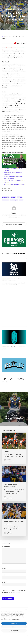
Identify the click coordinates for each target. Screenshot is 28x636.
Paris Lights (13, 486)
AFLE (5, 484)
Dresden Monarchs (9, 521)
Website (4, 582)
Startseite (4, 36)
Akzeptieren (14, 623)
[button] (26, 609)
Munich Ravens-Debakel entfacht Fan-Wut (14, 184)
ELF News (10, 7)
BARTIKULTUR (5, 347)
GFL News (18, 7)
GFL (16, 484)
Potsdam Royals (10, 9)
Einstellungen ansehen (14, 630)
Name (4, 568)
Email (4, 575)
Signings (19, 9)
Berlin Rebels (11, 484)
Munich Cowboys (8, 524)
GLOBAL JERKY (6, 279)
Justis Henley (5, 199)
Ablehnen (14, 626)
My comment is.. (6, 546)
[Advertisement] (14, 308)
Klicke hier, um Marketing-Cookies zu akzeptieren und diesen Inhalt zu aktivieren (14, 160)
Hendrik (9, 23)
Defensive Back (5, 197)
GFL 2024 (13, 197)
